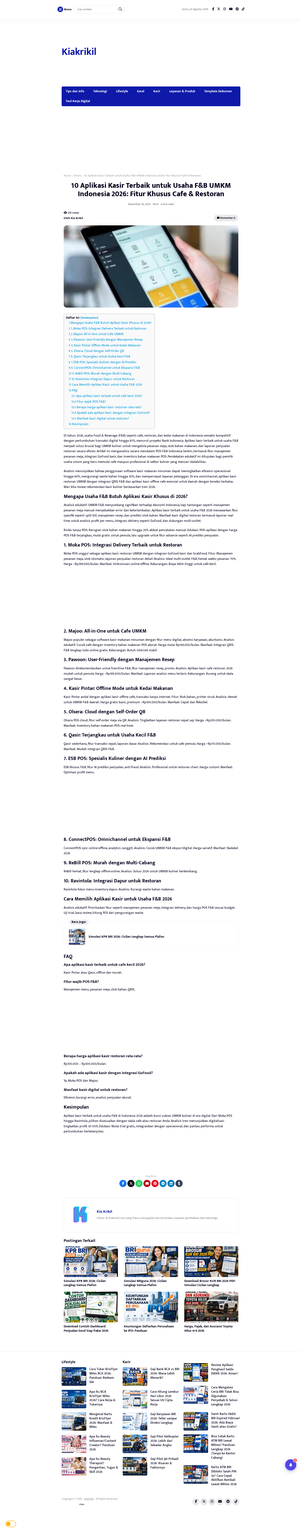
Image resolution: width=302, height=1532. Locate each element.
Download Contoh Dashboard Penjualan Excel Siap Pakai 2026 (86, 1329)
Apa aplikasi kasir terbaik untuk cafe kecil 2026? (109, 396)
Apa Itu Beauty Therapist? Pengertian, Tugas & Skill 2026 (103, 1465)
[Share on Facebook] (123, 1183)
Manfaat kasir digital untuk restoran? (103, 418)
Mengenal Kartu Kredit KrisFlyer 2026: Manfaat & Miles (100, 1420)
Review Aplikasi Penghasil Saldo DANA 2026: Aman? (224, 1369)
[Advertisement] (169, 52)
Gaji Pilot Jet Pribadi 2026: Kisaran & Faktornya (164, 1463)
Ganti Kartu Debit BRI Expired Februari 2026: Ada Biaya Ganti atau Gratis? (225, 1420)
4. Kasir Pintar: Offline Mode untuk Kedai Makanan (106, 345)
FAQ (74, 390)
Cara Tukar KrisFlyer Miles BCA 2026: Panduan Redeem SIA (103, 1375)
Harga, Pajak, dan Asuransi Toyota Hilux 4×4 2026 (208, 1329)
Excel (140, 91)
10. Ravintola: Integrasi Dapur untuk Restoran (103, 379)
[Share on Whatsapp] (139, 1183)
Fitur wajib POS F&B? (91, 402)
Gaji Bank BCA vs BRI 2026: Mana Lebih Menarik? (164, 1373)
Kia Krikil (104, 1211)
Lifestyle (122, 91)
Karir (156, 91)
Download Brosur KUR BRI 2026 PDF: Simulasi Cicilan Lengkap (210, 1283)
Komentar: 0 (227, 218)
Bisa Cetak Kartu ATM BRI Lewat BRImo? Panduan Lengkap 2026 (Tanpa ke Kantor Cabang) (223, 1447)
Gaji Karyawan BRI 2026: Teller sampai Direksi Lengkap (163, 1418)
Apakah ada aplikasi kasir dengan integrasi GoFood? (113, 413)
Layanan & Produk (182, 91)
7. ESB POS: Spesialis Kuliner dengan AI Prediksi (103, 362)
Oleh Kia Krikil (73, 217)
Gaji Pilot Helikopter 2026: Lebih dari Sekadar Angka (164, 1441)
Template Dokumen (218, 91)
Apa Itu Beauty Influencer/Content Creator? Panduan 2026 (102, 1443)
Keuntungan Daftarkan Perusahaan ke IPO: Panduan (149, 1329)
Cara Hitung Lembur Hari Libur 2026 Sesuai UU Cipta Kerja (164, 1398)
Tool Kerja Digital (78, 101)
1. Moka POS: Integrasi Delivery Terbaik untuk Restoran (108, 328)
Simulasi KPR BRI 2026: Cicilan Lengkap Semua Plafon (126, 936)
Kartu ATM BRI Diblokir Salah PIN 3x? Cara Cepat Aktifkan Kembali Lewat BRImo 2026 (224, 1475)
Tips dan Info (75, 91)
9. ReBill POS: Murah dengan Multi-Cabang (101, 373)
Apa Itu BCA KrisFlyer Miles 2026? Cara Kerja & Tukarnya (102, 1398)
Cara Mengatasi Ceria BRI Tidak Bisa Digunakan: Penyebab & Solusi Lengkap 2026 (225, 1396)
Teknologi (100, 91)
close (81, 1504)
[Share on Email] (147, 1183)
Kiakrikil (79, 52)
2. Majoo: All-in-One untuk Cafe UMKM (97, 334)
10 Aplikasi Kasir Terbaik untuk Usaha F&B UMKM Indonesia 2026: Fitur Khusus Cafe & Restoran (151, 189)
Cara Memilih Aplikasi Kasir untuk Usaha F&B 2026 (107, 384)
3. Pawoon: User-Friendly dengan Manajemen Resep (107, 339)
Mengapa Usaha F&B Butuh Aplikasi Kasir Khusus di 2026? (111, 323)
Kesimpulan (80, 424)
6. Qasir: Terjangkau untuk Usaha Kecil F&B (100, 356)
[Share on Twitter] (131, 1183)
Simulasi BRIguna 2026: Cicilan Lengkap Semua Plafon (145, 1283)
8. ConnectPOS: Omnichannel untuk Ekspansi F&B (105, 368)
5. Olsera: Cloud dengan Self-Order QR (97, 351)
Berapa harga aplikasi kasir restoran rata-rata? (109, 407)
